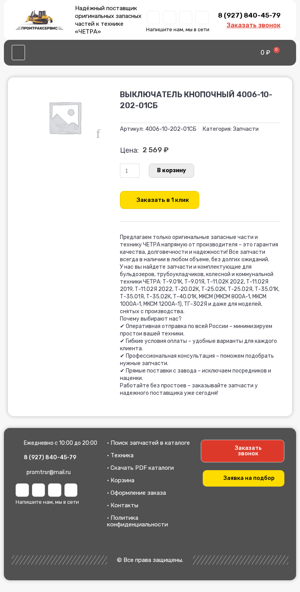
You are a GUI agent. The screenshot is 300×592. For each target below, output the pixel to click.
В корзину (171, 170)
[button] (18, 53)
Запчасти (246, 129)
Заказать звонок (253, 25)
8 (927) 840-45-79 (249, 15)
